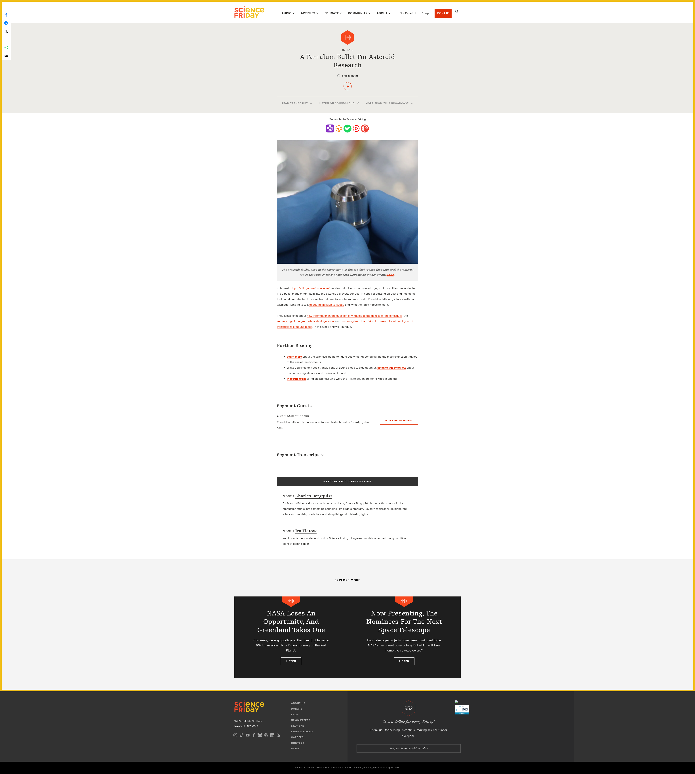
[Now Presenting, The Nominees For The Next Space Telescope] (404, 637)
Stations (297, 725)
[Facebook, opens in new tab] (253, 734)
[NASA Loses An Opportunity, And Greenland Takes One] (291, 637)
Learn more (294, 356)
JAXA (390, 275)
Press (295, 748)
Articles (308, 13)
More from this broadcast (387, 103)
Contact (297, 743)
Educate (332, 13)
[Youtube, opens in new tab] (247, 734)
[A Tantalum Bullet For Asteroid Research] (348, 86)
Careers (297, 737)
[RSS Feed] (278, 734)
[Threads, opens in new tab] (266, 734)
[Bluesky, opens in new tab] (260, 734)
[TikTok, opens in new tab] (241, 734)
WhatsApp (6, 47)
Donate (443, 13)
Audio (287, 13)
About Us (298, 703)
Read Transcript (295, 103)
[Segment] (347, 37)
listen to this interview (391, 367)
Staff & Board (302, 731)
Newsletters (300, 720)
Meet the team (296, 378)
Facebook (6, 15)
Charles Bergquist (313, 495)
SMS (6, 39)
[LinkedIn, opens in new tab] (272, 734)
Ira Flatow (306, 530)
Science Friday (249, 12)
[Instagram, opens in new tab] (235, 734)
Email (6, 56)
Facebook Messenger (6, 23)
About (382, 13)
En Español (408, 13)
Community (357, 13)
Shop (425, 13)
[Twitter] (6, 31)
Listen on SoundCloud (337, 103)
